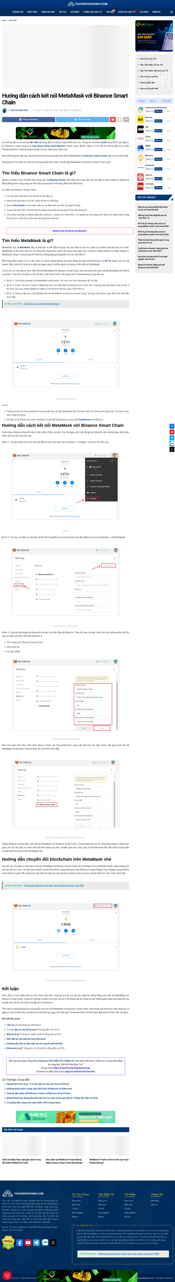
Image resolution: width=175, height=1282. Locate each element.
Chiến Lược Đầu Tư (92, 12)
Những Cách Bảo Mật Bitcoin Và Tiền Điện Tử (152, 216)
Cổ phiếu (166, 101)
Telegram (43, 1061)
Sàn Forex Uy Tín (148, 59)
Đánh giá (149, 111)
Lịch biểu (143, 12)
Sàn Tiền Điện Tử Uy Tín (151, 65)
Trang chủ (17, 12)
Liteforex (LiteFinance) (156, 107)
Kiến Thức (32, 12)
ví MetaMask (23, 247)
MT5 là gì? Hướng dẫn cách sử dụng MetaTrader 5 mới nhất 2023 (153, 233)
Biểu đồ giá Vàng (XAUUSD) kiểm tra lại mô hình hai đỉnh (153, 208)
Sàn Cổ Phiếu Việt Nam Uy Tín (154, 71)
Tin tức (62, 12)
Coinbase (149, 165)
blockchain (19, 205)
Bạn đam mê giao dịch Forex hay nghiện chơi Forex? (152, 257)
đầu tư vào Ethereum (25, 1029)
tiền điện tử (36, 142)
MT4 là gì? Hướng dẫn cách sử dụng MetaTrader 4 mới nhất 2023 (153, 224)
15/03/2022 (37, 110)
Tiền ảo (10, 1025)
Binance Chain (57, 180)
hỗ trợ (108, 261)
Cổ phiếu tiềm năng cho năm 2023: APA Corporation (34, 1102)
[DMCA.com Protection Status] (9, 1242)
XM (146, 127)
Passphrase (84, 419)
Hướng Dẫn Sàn (147, 82)
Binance (61, 146)
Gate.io (148, 175)
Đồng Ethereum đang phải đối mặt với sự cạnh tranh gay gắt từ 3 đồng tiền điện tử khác (52, 1098)
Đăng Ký (157, 12)
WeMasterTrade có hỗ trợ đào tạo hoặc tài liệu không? (109, 1161)
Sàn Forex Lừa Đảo (149, 76)
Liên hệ (154, 1205)
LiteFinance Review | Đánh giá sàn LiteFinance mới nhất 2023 (153, 249)
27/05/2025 (5, 1166)
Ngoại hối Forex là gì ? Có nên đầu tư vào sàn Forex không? (38, 1084)
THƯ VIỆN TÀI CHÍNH (59, 1061)
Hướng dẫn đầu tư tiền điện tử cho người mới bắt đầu (35, 1043)
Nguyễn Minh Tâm (19, 110)
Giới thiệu (155, 1201)
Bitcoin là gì (13, 1034)
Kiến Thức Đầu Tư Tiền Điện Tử (68, 110)
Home (4, 20)
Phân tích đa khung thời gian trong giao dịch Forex (153, 241)
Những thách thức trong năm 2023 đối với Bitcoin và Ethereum (39, 1089)
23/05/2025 (49, 1166)
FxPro (148, 137)
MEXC (148, 146)
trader (104, 142)
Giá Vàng (75, 12)
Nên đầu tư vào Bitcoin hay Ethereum (26, 1039)
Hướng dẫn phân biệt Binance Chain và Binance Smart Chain (38, 1093)
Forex (141, 101)
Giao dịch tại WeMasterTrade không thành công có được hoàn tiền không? (64, 1161)
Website (158, 111)
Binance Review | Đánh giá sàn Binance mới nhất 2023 (151, 266)
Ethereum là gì (14, 1048)
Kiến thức (76, 1205)
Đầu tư (75, 1217)
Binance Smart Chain (96, 156)
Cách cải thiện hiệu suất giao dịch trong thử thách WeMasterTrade (21, 1161)
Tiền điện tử (155, 101)
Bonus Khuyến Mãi (149, 88)
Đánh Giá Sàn (48, 12)
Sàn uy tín (76, 1201)
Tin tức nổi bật (146, 197)
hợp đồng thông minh (44, 146)
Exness (148, 117)
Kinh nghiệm (77, 1213)
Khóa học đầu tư (126, 12)
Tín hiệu (110, 12)
